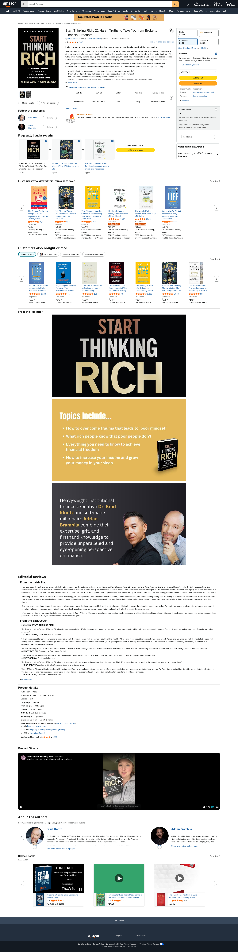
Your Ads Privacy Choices (149, 944)
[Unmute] (217, 807)
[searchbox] (100, 4)
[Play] (20, 807)
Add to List (187, 137)
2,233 (43, 294)
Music (171, 11)
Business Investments (36, 726)
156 (95, 294)
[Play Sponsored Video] (119, 878)
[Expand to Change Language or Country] (127, 936)
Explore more (164, 117)
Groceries (86, 11)
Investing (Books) (37, 733)
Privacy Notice (98, 944)
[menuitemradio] (212, 807)
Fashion (153, 11)
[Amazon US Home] (93, 936)
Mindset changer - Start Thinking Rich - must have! (49, 759)
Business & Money (32, 23)
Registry (163, 11)
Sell (145, 11)
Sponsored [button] (22, 860)
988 (202, 294)
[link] (66, 149)
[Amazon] (10, 4)
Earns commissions (56, 756)
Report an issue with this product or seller (87, 87)
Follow (50, 118)
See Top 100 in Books (65, 723)
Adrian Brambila (94, 38)
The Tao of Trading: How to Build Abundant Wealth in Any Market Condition (183, 896)
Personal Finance (47, 23)
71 (68, 294)
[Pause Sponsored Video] (80, 889)
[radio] (188, 33)
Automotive (215, 11)
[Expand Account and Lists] (210, 5)
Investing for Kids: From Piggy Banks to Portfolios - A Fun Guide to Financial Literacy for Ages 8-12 (125, 896)
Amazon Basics (44, 11)
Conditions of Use (84, 944)
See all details (71, 108)
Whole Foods (99, 11)
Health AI (16, 11)
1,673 (176, 294)
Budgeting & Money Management (68, 23)
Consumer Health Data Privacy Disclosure (121, 944)
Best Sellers (59, 11)
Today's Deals (114, 11)
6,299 (149, 294)
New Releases (73, 11)
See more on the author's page (60, 849)
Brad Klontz (73, 38)
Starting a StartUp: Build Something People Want (62, 896)
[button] (6, 11)
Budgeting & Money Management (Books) (46, 729)
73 (122, 294)
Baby (225, 11)
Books (125, 11)
